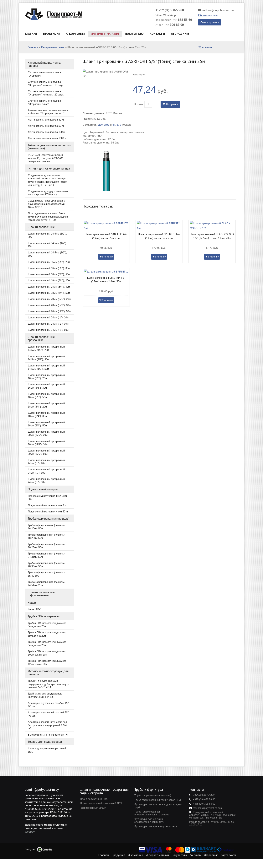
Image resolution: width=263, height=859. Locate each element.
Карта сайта (228, 854)
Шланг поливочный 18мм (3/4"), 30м (49, 286)
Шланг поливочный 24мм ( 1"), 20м (48, 317)
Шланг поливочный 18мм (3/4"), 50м (49, 292)
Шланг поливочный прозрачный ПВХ (101, 803)
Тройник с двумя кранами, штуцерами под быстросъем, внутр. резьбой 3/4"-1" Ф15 (49, 684)
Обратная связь (208, 15)
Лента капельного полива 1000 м (47, 138)
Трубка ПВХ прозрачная (43, 616)
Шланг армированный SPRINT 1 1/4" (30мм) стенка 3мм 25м (159, 236)
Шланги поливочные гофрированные (41, 594)
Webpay (29, 831)
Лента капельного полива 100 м (46, 132)
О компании (75, 33)
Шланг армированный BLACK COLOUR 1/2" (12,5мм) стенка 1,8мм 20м (212, 236)
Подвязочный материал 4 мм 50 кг (48, 511)
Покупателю (134, 33)
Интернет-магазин (105, 33)
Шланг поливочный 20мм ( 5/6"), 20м (49, 299)
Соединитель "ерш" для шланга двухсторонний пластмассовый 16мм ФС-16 (46, 204)
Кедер (32, 602)
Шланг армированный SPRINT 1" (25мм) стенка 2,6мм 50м (106, 279)
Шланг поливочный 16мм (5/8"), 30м (49, 268)
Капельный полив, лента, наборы (44, 64)
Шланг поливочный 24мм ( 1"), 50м (48, 329)
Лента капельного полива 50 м (46, 125)
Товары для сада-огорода (45, 741)
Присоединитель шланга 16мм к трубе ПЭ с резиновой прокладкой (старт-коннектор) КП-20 (48, 216)
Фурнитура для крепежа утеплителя (155, 826)
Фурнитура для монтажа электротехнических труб (149, 820)
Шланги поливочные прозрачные (41, 338)
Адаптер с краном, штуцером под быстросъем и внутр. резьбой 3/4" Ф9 (48, 725)
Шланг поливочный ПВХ (94, 798)
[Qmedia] (44, 849)
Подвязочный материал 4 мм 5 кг (47, 505)
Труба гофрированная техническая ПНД (157, 799)
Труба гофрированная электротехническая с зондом (151, 813)
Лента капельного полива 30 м (46, 119)
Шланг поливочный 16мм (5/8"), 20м (49, 262)
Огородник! (180, 33)
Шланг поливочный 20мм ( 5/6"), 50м (49, 311)
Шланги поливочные (41, 227)
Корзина (207, 47)
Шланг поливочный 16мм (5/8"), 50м (49, 274)
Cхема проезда (209, 22)
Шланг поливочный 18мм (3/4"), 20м (49, 280)
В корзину (171, 104)
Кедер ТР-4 (34, 609)
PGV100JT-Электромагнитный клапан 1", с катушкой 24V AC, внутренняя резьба (46, 158)
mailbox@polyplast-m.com (218, 10)
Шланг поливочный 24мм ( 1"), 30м (48, 323)
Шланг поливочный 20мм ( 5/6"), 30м (49, 305)
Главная (31, 33)
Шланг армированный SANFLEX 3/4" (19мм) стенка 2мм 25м (106, 236)
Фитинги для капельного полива (49, 168)
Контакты (157, 33)
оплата (116, 124)
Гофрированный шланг (93, 807)
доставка (103, 124)
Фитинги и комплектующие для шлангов (48, 672)
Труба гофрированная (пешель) (49, 518)
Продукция (51, 33)
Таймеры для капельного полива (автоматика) (49, 146)
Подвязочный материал (43, 489)
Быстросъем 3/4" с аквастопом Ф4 (48, 734)
